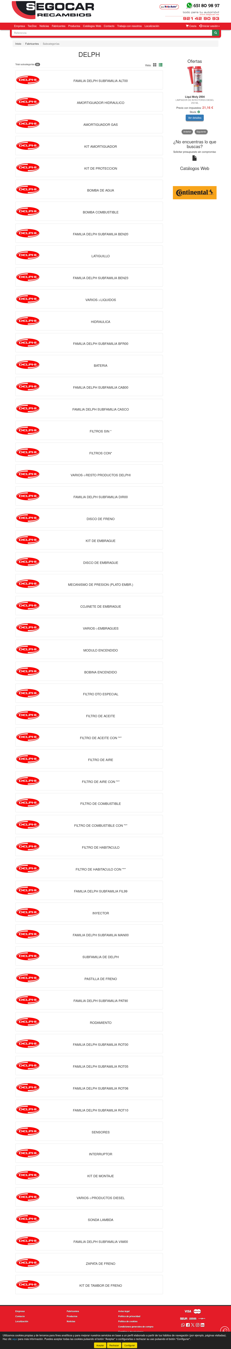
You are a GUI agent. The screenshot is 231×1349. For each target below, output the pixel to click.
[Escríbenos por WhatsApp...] (183, 1325)
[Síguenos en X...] (193, 1325)
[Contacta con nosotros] (224, 1330)
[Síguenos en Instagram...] (198, 1325)
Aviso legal (124, 1311)
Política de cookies (128, 1321)
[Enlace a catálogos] (195, 192)
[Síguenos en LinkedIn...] (202, 1325)
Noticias (44, 26)
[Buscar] (215, 33)
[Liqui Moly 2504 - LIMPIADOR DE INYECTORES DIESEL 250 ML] (195, 79)
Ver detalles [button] (194, 117)
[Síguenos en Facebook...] (188, 1325)
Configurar (129, 1345)
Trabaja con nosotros (129, 26)
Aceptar (100, 1345)
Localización (152, 26)
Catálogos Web (92, 26)
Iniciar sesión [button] (210, 26)
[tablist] (195, 100)
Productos (74, 26)
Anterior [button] (187, 131)
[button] (155, 64)
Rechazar (114, 1345)
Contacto (109, 26)
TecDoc (32, 26)
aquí (14, 1339)
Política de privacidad (129, 1316)
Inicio (18, 43)
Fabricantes (59, 26)
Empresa (19, 26)
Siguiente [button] (201, 131)
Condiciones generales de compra (135, 1326)
